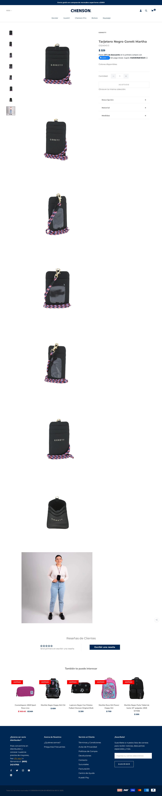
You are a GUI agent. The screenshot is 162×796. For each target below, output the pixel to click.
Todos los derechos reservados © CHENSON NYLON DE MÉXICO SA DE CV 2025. (35, 791)
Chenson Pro (80, 18)
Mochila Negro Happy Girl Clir (53, 705)
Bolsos (95, 18)
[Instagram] (23, 770)
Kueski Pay (84, 777)
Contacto (83, 760)
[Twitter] (17, 770)
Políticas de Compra (88, 751)
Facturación (84, 769)
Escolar (55, 18)
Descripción (108, 100)
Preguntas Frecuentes (54, 747)
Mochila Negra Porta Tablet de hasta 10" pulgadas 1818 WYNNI (136, 708)
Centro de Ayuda (87, 773)
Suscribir (124, 764)
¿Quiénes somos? (52, 742)
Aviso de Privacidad (88, 747)
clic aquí (18, 758)
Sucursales (84, 764)
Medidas (106, 116)
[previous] (8, 693)
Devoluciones (85, 755)
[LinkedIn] (11, 775)
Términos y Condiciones (90, 742)
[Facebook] (11, 770)
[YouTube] (29, 770)
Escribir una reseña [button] (104, 647)
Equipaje (106, 18)
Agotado (124, 85)
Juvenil (66, 18)
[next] (154, 693)
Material (106, 108)
